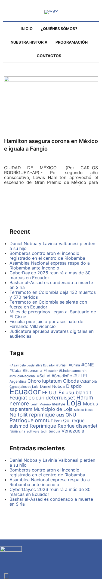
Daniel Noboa (52, 386)
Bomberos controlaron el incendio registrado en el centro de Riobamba (47, 256)
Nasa (88, 410)
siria (22, 431)
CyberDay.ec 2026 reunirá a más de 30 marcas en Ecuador (50, 275)
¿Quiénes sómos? (59, 28)
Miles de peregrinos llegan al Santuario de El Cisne (53, 314)
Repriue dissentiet (77, 426)
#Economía (32, 370)
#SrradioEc (62, 375)
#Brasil (61, 365)
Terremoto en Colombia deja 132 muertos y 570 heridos (53, 295)
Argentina (18, 381)
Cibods (71, 381)
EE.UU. (49, 392)
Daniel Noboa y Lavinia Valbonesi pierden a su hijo (52, 246)
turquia (54, 431)
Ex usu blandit (74, 392)
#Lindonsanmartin (72, 371)
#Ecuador (51, 371)
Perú (58, 421)
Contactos (49, 55)
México (79, 410)
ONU (71, 415)
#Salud (43, 375)
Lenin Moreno (40, 404)
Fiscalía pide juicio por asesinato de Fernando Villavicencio (46, 324)
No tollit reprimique (32, 415)
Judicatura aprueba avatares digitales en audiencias (52, 333)
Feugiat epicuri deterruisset (42, 398)
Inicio (27, 28)
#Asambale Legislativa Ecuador (32, 365)
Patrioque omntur (31, 420)
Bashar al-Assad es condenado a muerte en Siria (51, 285)
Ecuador (25, 391)
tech (44, 431)
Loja (74, 402)
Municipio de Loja (53, 409)
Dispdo (74, 386)
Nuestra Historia (29, 42)
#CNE (87, 364)
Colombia (88, 381)
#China (74, 365)
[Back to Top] (6, 576)
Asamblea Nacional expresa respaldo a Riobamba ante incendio (50, 265)
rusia (14, 431)
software (33, 431)
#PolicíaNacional (23, 376)
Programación (71, 42)
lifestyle (58, 404)
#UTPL (80, 375)
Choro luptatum (44, 381)
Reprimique (43, 426)
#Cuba (15, 370)
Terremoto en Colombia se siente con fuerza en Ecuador (48, 304)
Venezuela (72, 431)
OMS (60, 415)
